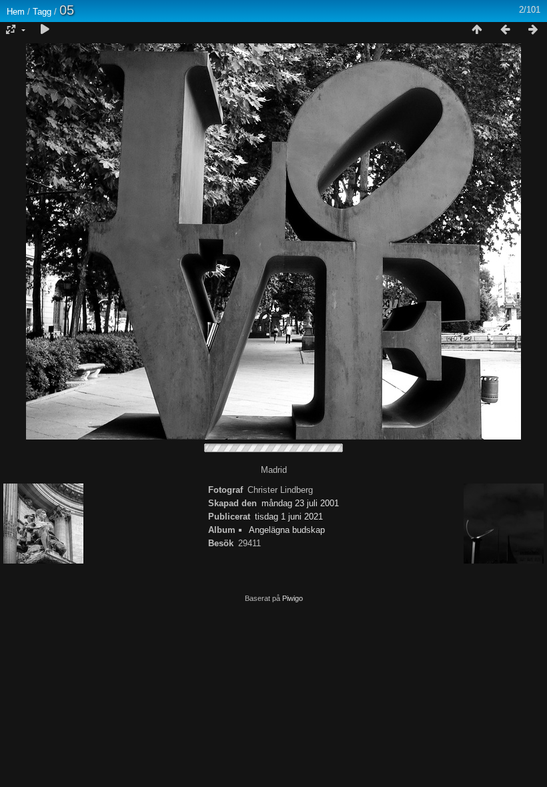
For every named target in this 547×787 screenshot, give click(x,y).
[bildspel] (45, 30)
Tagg (42, 12)
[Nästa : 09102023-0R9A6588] (533, 30)
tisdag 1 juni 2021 (289, 517)
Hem (16, 12)
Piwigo (292, 598)
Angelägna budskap (287, 530)
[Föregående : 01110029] (505, 30)
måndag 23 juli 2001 (300, 503)
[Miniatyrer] (477, 30)
